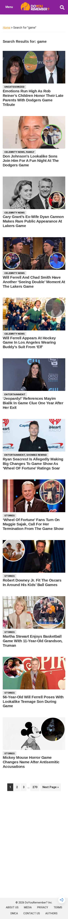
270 (35, 787)
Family (30, 152)
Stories (9, 515)
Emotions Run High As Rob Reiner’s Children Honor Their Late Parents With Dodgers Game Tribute (33, 98)
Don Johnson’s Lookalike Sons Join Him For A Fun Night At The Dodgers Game (31, 160)
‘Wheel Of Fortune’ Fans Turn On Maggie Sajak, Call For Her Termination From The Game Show (33, 524)
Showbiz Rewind (36, 455)
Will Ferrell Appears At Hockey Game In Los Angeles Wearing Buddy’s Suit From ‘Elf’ (29, 342)
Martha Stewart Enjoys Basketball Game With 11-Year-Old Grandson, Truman (33, 640)
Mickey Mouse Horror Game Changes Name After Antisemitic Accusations (31, 762)
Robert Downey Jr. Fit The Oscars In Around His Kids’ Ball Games (32, 582)
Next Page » (50, 788)
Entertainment (14, 394)
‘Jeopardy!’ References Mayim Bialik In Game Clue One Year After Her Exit (33, 403)
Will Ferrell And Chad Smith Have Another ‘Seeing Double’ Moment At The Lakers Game (34, 281)
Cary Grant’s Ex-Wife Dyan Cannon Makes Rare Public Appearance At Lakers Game (33, 221)
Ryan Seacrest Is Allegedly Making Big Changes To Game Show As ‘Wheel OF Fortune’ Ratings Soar (33, 463)
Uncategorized (14, 86)
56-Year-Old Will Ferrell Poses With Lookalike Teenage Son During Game (33, 701)
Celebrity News (14, 152)
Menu (9, 7)
